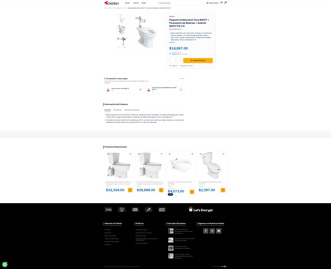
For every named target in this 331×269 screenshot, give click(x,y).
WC (125, 8)
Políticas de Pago (141, 235)
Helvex (171, 16)
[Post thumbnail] (171, 231)
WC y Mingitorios (118, 8)
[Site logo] (112, 3)
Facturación (108, 233)
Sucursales (108, 244)
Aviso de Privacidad (110, 235)
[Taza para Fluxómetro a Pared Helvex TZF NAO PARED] (181, 165)
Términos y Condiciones (111, 238)
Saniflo (108, 186)
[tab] (108, 110)
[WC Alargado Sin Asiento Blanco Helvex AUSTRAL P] (211, 165)
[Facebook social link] (205, 231)
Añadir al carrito (199, 60)
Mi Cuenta (107, 229)
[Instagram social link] (212, 231)
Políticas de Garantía (141, 243)
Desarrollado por (217, 266)
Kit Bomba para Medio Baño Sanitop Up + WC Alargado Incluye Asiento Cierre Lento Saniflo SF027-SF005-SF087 (150, 184)
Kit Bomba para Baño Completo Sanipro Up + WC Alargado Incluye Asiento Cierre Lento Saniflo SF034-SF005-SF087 (119, 184)
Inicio (106, 8)
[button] (119, 47)
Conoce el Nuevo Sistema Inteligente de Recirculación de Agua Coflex (184, 256)
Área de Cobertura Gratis (112, 241)
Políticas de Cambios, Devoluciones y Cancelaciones (146, 239)
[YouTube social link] (218, 231)
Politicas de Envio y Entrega (144, 233)
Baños (110, 8)
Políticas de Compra (141, 229)
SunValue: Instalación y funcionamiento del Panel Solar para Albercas (184, 231)
